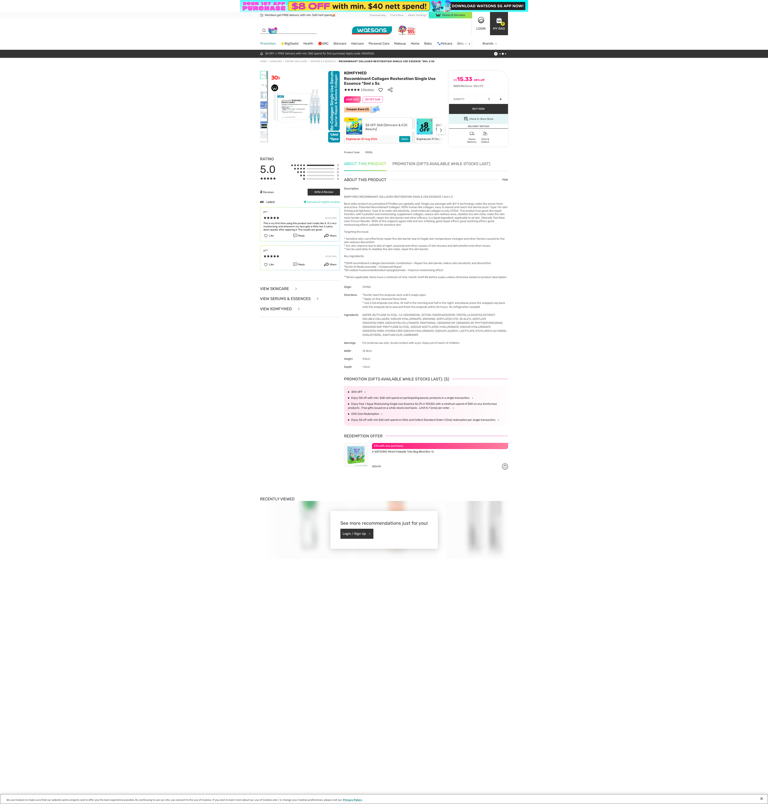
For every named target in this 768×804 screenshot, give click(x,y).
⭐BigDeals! (290, 43)
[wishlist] (381, 90)
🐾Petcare (444, 43)
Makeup (400, 43)
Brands (488, 43)
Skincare (339, 43)
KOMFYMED (355, 73)
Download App (378, 15)
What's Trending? (417, 15)
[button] (499, 23)
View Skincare (275, 289)
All (262, 202)
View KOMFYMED (276, 309)
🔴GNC (323, 43)
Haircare (357, 43)
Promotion (268, 43)
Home (415, 43)
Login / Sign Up (354, 534)
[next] (469, 43)
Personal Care (379, 43)
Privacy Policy (352, 799)
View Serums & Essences (286, 299)
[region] (384, 799)
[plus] (501, 99)
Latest (270, 202)
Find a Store (396, 15)
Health (308, 43)
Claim (404, 139)
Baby (428, 43)
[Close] (761, 798)
